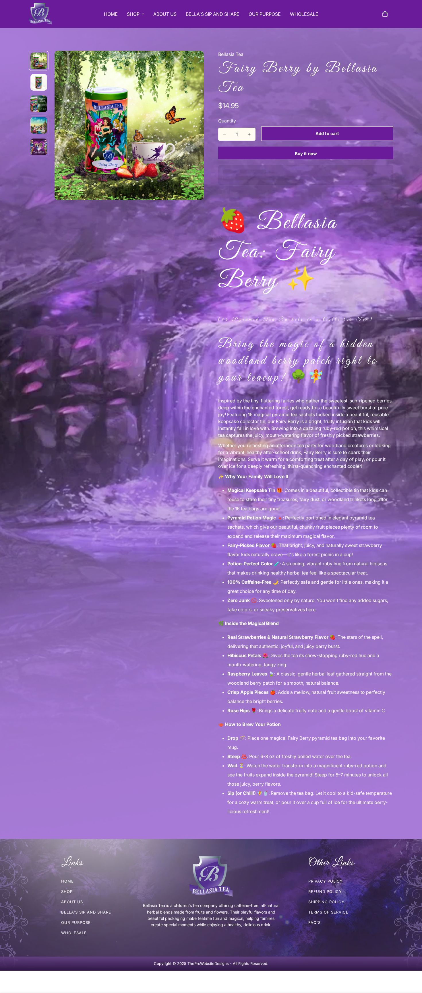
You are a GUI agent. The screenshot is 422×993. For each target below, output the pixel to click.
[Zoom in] (191, 63)
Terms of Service (328, 912)
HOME (111, 14)
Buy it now (306, 153)
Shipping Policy (326, 901)
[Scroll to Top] (410, 961)
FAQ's (314, 922)
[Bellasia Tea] (40, 14)
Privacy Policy (325, 881)
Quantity (227, 121)
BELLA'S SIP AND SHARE (212, 14)
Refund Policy (325, 891)
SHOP (133, 14)
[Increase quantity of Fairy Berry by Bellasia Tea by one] (249, 134)
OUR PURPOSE (265, 14)
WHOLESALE (304, 14)
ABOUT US (165, 14)
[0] (385, 14)
